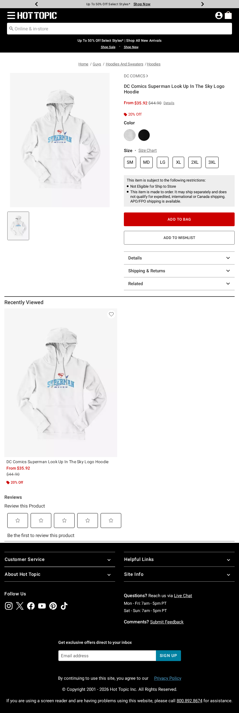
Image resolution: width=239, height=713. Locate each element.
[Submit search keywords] (11, 28)
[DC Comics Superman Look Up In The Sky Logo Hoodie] (60, 382)
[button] (10, 15)
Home (83, 64)
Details (135, 258)
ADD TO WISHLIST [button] (179, 238)
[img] (8, 606)
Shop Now (141, 4)
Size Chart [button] (147, 150)
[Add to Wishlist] (111, 314)
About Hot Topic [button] (23, 574)
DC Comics (134, 76)
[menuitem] (228, 15)
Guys (97, 64)
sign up (168, 655)
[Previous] (36, 4)
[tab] (18, 226)
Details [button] (169, 103)
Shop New (131, 47)
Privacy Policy (167, 678)
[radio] (130, 135)
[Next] (202, 4)
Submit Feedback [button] (167, 622)
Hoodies (154, 64)
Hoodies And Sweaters (124, 64)
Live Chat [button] (183, 595)
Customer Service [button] (25, 559)
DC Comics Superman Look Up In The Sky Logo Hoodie (57, 461)
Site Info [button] (133, 574)
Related (135, 283)
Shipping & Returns (146, 270)
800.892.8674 (189, 700)
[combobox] (119, 28)
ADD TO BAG (179, 219)
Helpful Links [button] (139, 559)
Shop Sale (108, 47)
